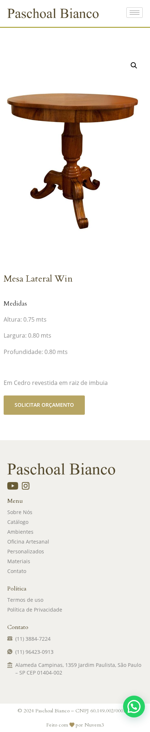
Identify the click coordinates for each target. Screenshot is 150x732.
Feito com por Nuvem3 (75, 724)
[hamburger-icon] (134, 12)
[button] (134, 65)
